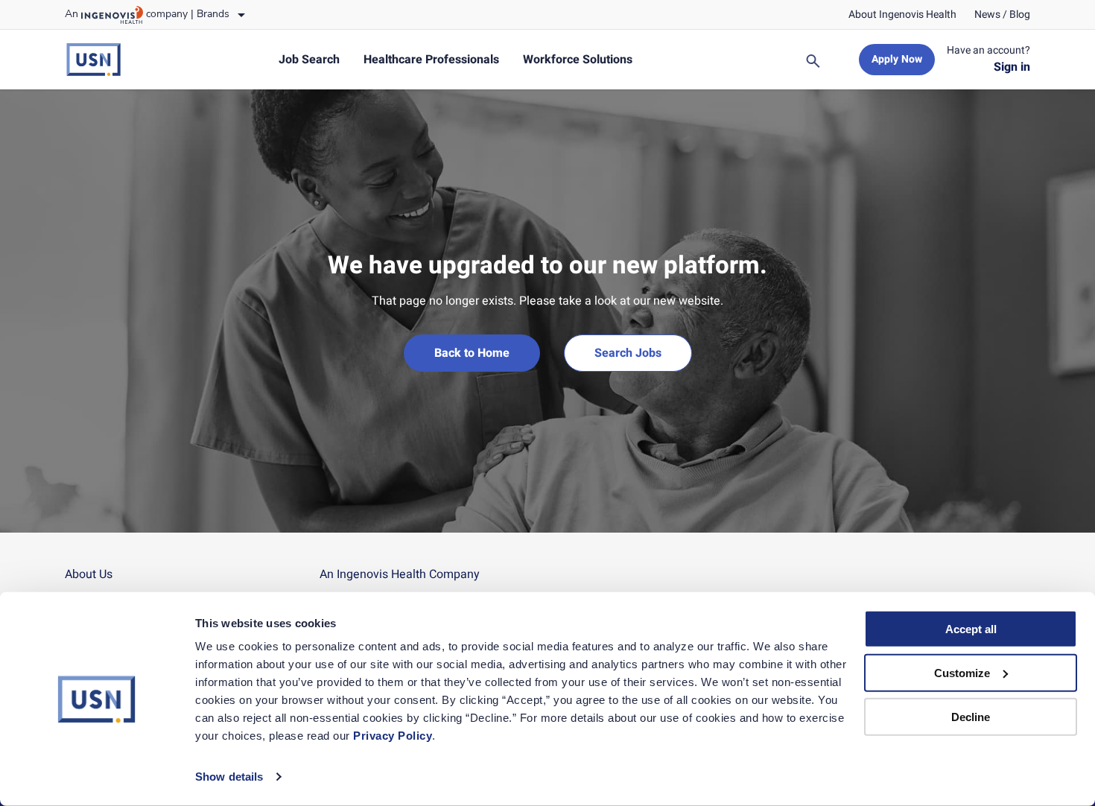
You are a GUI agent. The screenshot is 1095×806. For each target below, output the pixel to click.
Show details (229, 776)
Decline (970, 716)
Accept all (971, 629)
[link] (902, 15)
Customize (962, 673)
